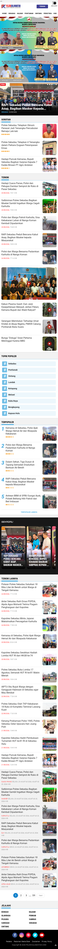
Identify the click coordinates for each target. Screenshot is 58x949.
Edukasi (5, 912)
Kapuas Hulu (14, 413)
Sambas (32, 919)
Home (4, 13)
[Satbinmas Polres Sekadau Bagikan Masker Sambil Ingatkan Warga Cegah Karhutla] (50, 794)
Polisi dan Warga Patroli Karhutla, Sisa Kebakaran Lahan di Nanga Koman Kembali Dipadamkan (20, 220)
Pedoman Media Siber (22, 942)
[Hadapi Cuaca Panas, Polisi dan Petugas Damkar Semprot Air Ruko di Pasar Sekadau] (50, 777)
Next (41, 895)
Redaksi (9, 942)
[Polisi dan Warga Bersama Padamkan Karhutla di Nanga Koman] (50, 846)
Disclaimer (36, 942)
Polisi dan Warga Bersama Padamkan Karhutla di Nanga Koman (20, 253)
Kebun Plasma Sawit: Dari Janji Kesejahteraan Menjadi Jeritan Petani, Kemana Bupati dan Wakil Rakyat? (20, 307)
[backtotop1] (55, 945)
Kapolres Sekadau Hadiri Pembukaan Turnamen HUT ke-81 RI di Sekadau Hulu (19, 741)
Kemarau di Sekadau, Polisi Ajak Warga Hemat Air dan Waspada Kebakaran (22, 431)
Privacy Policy (47, 942)
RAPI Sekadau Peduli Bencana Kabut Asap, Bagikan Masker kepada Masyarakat (26, 108)
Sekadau (11, 13)
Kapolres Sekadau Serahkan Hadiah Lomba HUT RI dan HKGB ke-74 (19, 654)
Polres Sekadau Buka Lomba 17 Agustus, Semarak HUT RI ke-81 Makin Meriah (20, 672)
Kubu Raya (13, 401)
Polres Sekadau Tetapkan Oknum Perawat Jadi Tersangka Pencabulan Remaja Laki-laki (19, 128)
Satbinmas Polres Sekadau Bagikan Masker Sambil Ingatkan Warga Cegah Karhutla (20, 203)
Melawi (11, 395)
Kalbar (20, 13)
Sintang (38, 13)
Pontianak (29, 13)
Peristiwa (48, 13)
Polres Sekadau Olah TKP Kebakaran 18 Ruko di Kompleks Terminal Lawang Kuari (20, 706)
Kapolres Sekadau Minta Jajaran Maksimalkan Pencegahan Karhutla (19, 620)
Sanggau (5, 923)
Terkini (42, 6)
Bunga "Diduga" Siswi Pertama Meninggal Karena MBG (16, 339)
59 (33, 895)
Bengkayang (13, 407)
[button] (47, 84)
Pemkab (32, 915)
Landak (11, 382)
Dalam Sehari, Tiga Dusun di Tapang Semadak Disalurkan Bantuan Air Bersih (20, 464)
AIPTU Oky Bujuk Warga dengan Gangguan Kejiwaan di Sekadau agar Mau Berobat (19, 689)
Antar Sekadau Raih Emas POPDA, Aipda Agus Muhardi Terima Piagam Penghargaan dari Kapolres (19, 604)
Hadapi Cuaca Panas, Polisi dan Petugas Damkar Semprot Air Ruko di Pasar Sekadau (19, 186)
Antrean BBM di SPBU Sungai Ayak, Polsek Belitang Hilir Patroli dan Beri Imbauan (23, 498)
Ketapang (12, 388)
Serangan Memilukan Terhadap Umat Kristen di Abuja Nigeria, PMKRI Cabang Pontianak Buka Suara (21, 324)
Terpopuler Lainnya (29, 512)
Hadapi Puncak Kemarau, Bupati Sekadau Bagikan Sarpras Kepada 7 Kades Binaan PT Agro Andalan (19, 162)
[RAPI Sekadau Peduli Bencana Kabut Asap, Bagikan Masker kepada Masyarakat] (50, 829)
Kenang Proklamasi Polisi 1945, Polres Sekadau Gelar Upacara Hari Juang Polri (20, 724)
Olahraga (5, 915)
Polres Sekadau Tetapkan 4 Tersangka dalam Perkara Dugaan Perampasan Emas (20, 145)
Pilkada (5, 919)
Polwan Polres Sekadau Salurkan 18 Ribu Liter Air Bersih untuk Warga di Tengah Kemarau (19, 587)
